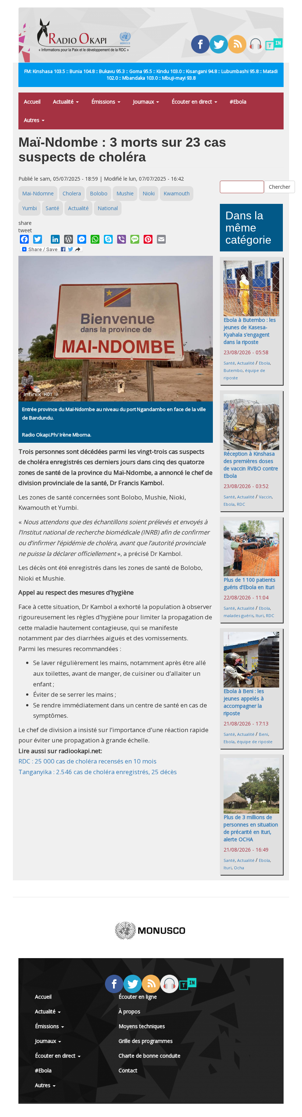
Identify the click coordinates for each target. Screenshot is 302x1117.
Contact (128, 1070)
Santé (52, 208)
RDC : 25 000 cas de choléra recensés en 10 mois (87, 761)
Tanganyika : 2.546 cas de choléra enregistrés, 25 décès (97, 772)
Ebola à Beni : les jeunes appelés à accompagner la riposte (244, 702)
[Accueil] (86, 35)
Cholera (72, 193)
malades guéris (238, 615)
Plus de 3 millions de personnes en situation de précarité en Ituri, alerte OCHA (251, 828)
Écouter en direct (193, 101)
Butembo (233, 370)
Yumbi (29, 208)
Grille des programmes (146, 1040)
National (108, 208)
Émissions (104, 101)
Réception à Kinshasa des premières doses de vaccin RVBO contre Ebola (251, 464)
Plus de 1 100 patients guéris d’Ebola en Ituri (249, 583)
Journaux (144, 101)
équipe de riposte (255, 741)
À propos (129, 1011)
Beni (263, 734)
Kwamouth (177, 193)
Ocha (239, 867)
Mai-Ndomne (38, 193)
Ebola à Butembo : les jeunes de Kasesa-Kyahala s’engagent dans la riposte (250, 330)
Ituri (260, 615)
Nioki (149, 193)
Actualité (64, 101)
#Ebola (238, 101)
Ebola (264, 363)
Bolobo (99, 193)
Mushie (125, 193)
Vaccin (265, 497)
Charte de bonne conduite (149, 1055)
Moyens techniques (142, 1026)
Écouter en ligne (138, 996)
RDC (241, 504)
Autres (32, 119)
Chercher (279, 186)
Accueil (32, 101)
